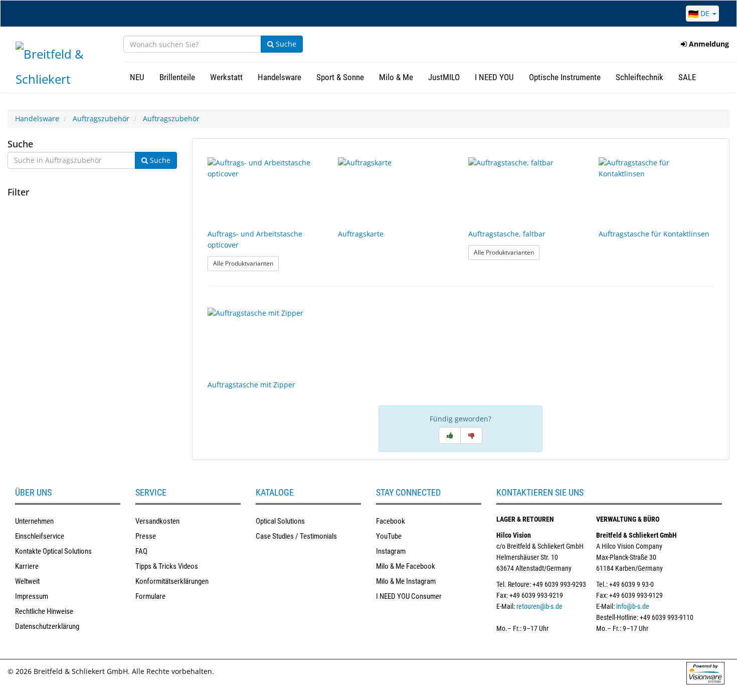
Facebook (390, 521)
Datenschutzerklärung (47, 626)
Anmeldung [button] (708, 44)
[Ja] (450, 435)
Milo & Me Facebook (405, 566)
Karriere (27, 566)
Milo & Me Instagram (406, 581)
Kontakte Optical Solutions (53, 551)
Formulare (150, 596)
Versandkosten (157, 521)
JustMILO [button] (444, 77)
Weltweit (27, 581)
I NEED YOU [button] (494, 77)
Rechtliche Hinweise (44, 611)
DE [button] (704, 13)
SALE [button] (687, 77)
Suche (285, 44)
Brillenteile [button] (177, 77)
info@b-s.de (632, 606)
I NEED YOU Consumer (409, 596)
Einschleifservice (39, 536)
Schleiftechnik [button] (639, 77)
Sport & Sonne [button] (340, 77)
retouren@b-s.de (539, 606)
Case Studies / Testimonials (296, 536)
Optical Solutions (280, 521)
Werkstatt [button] (226, 77)
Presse (145, 536)
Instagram (391, 551)
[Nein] (471, 435)
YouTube (389, 536)
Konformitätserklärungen (172, 581)
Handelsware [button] (279, 77)
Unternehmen (34, 521)
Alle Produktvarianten (246, 263)
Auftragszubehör (101, 118)
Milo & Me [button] (396, 77)
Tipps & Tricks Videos (166, 566)
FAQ (141, 551)
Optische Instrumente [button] (565, 77)
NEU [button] (137, 77)
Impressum (31, 596)
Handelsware (37, 118)
